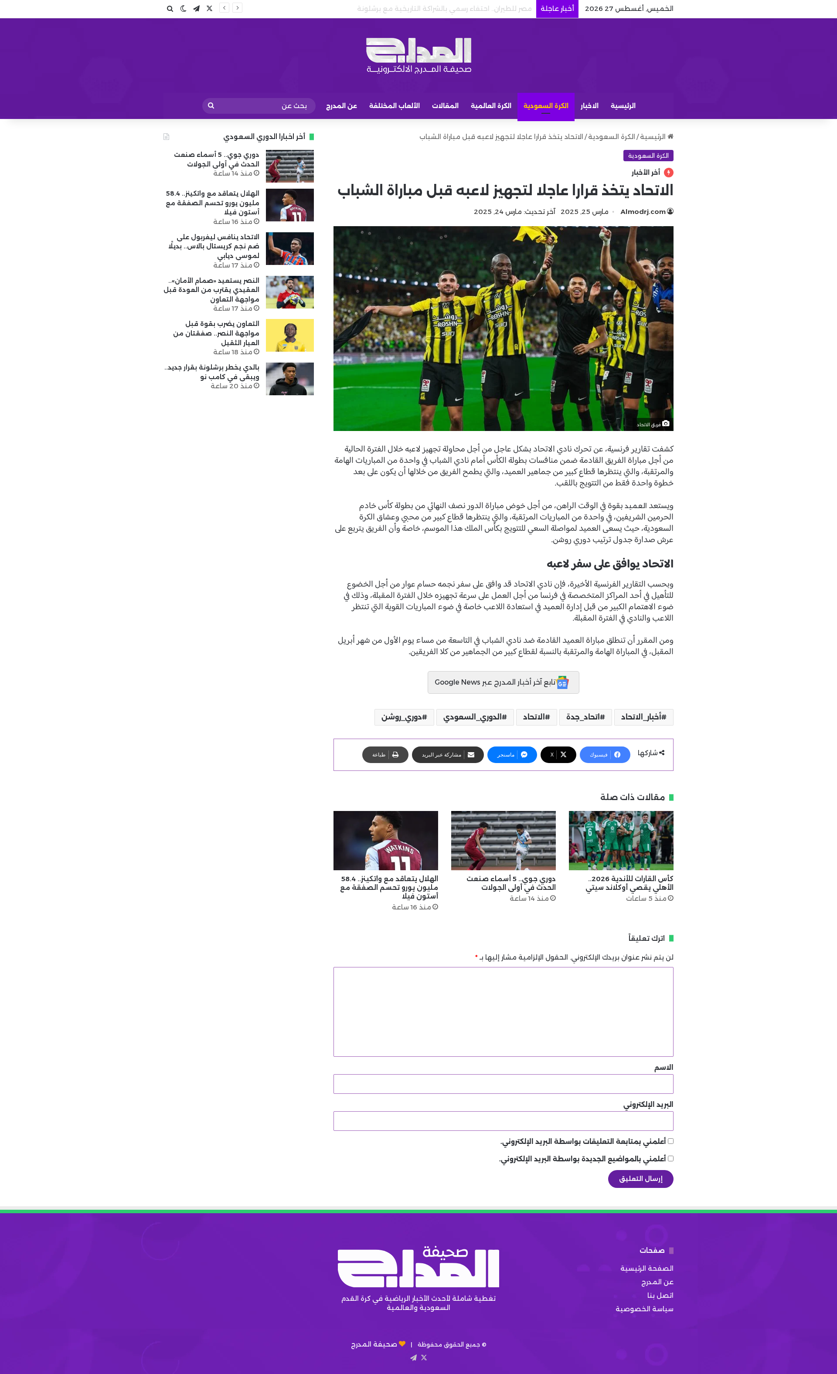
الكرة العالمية (491, 106)
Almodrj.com (643, 211)
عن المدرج (341, 106)
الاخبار (590, 106)
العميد (635, 506)
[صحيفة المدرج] (418, 55)
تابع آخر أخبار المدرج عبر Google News (495, 682)
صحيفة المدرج (374, 1344)
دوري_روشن (401, 717)
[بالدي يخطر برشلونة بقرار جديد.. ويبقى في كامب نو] (290, 379)
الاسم (664, 1067)
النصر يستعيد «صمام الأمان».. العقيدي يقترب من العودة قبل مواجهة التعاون (211, 290)
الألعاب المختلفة (394, 106)
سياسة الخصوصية (645, 1309)
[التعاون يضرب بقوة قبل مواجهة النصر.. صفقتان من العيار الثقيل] (290, 335)
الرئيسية (623, 106)
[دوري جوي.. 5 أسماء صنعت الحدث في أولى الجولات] (503, 840)
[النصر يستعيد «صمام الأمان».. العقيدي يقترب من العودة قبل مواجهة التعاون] (290, 292)
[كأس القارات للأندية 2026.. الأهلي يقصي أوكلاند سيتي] (621, 840)
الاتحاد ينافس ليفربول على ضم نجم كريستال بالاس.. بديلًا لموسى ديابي (213, 246)
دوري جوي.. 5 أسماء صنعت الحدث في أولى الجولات (511, 883)
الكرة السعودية (546, 106)
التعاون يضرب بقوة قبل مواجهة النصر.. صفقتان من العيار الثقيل (216, 333)
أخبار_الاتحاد (641, 717)
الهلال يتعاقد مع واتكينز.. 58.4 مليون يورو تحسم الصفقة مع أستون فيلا (389, 887)
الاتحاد (534, 717)
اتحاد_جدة (583, 717)
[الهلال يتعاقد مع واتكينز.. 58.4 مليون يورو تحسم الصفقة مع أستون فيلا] (385, 840)
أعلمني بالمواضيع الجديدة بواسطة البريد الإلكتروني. (582, 1159)
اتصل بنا (660, 1295)
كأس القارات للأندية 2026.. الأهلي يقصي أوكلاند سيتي (629, 883)
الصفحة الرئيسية (647, 1268)
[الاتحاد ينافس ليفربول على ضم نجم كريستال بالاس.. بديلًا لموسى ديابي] (290, 248)
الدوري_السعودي (472, 717)
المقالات (445, 106)
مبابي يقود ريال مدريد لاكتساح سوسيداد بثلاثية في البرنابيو (440, 8)
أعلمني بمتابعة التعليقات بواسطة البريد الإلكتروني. (583, 1141)
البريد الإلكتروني (648, 1104)
